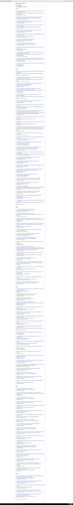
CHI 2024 (18, 221)
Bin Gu (28, 377)
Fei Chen (21, 214)
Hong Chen (25, 377)
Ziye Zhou (18, 197)
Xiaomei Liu (18, 424)
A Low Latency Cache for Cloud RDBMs (22, 186)
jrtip (17, 395)
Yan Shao (22, 450)
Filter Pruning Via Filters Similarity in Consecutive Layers (25, 372)
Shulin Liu (28, 338)
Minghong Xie (28, 273)
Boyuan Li (20, 348)
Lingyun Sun (23, 263)
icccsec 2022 (18, 403)
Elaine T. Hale (26, 238)
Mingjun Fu (23, 230)
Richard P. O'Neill (21, 238)
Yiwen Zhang (18, 215)
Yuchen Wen (25, 424)
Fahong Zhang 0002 (24, 73)
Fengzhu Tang (32, 343)
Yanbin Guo (21, 197)
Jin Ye (29, 343)
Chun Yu (29, 106)
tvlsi (17, 81)
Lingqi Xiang (32, 234)
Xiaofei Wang (21, 49)
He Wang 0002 (25, 393)
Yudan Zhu (20, 230)
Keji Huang (28, 248)
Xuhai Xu (19, 107)
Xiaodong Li (27, 113)
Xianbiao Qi (24, 389)
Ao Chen (31, 202)
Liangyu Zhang (19, 183)
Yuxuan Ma (30, 101)
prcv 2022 (18, 408)
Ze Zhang (24, 214)
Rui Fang (32, 373)
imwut (17, 108)
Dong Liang (28, 407)
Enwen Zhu (18, 202)
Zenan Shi (29, 226)
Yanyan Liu (26, 106)
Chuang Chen (22, 219)
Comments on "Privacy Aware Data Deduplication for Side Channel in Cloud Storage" (29, 229)
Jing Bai (22, 85)
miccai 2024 (18, 255)
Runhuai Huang (41, 187)
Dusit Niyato (21, 55)
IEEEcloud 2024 (19, 244)
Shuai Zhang (33, 428)
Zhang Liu (30, 54)
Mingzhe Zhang (36, 113)
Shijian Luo (35, 219)
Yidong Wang (37, 248)
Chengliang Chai (21, 247)
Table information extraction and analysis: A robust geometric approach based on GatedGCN (30, 431)
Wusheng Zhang (22, 188)
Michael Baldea (34, 238)
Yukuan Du (26, 437)
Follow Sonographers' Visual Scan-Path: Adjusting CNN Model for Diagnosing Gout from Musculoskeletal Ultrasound (29, 253)
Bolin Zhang (21, 424)
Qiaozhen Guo (24, 118)
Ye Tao (17, 220)
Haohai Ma (29, 247)
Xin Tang (18, 49)
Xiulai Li (26, 402)
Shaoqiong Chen (25, 432)
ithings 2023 (18, 383)
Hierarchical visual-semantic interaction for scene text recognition (26, 209)
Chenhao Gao (38, 90)
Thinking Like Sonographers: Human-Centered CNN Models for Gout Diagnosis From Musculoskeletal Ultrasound (29, 95)
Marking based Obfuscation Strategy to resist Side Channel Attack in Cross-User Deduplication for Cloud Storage (30, 441)
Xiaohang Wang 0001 (25, 112)
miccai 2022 (18, 447)
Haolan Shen (18, 226)
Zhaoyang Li (33, 365)
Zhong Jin (18, 411)
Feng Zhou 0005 (24, 268)
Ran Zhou (24, 442)
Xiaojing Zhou (40, 262)
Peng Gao (29, 373)
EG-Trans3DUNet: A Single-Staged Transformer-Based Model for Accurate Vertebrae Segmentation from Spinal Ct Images (28, 468)
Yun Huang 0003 (32, 106)
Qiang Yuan (37, 202)
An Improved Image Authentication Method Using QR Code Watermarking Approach (29, 423)
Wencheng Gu (28, 234)
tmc (17, 56)
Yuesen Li (37, 187)
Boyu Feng (19, 263)
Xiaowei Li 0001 (38, 179)
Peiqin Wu (26, 382)
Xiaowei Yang (32, 407)
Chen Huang (18, 214)
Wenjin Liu (20, 437)
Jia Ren (23, 437)
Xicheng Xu (22, 179)
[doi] (23, 45)
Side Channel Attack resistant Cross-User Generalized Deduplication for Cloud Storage (29, 449)
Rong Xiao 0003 (33, 389)
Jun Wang (23, 398)
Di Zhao (31, 96)
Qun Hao (28, 365)
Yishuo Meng (32, 73)
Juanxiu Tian (34, 268)
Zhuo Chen (18, 90)
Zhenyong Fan (36, 247)
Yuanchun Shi (25, 107)
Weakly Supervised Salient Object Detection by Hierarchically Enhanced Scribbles (28, 368)
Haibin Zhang (26, 179)
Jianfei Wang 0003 (19, 73)
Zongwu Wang (18, 258)
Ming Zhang (26, 188)
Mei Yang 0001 (20, 113)
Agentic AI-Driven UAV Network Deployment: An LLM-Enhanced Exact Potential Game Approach (30, 58)
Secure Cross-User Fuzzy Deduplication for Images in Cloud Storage (26, 427)
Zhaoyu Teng (18, 365)
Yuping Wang (25, 249)
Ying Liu (18, 432)
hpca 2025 (18, 180)
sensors (18, 216)
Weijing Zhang (25, 96)
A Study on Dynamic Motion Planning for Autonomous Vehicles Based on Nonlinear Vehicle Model (30, 347)
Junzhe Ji (22, 262)
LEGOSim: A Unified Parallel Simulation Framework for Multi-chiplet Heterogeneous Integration (30, 126)
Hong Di (25, 450)
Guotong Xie (28, 210)
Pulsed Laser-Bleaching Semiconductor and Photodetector (25, 213)
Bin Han (21, 365)
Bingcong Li (18, 416)
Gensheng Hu (18, 407)
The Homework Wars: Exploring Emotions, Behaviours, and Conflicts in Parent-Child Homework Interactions (30, 105)
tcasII (17, 75)
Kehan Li (27, 197)
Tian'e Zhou (30, 442)
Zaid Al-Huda (23, 369)
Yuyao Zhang (30, 446)
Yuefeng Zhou (41, 248)
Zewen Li (31, 268)
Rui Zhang (20, 248)
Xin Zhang (38, 214)
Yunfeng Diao (18, 393)
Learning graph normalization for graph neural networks (25, 388)
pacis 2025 (18, 119)
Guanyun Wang (21, 220)
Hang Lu (34, 179)
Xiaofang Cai (28, 118)
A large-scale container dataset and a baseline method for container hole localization (29, 392)
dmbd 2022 (18, 429)
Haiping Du (23, 348)
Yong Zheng (32, 247)
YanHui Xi (18, 268)
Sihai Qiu (24, 113)
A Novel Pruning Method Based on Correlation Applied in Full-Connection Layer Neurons (29, 401)
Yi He (26, 248)
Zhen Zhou (29, 73)
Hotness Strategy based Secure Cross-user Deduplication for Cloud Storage (27, 182)
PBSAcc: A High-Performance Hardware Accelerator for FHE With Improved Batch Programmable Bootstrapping (30, 72)
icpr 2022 (18, 433)
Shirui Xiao (38, 393)
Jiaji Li (28, 263)
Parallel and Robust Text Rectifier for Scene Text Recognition (25, 419)
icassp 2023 (18, 374)
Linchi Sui (27, 442)
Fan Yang (34, 90)
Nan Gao (18, 106)
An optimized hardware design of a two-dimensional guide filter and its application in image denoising (30, 436)
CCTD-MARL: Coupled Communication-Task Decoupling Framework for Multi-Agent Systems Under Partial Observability (30, 25)
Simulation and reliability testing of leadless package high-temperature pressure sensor (29, 410)
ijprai (17, 370)
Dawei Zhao (25, 247)
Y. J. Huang (34, 118)
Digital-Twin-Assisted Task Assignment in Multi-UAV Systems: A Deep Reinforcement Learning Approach (30, 342)
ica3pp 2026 (18, 86)
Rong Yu (24, 343)
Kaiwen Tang (21, 234)
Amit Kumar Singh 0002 (35, 112)
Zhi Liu (20, 450)
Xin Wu (40, 247)
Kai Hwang (34, 187)
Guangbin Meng (32, 248)
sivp (17, 235)
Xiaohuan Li (18, 55)
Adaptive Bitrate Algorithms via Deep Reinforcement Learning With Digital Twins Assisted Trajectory (29, 277)
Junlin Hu (32, 210)
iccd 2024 (18, 259)
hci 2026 (18, 50)
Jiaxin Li (28, 183)
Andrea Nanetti (25, 49)
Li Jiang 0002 (28, 258)
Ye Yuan (29, 249)
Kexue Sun (24, 234)
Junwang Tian (21, 411)
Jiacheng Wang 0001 (35, 54)
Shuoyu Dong (18, 402)
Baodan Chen (30, 437)
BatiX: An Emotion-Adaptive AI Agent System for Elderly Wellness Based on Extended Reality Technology (30, 48)
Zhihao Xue (28, 90)
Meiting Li (20, 268)
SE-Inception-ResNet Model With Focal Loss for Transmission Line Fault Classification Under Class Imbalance (30, 267)
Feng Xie (27, 226)
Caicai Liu (41, 202)
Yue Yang (32, 219)
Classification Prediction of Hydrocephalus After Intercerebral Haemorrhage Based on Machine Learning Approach (30, 201)
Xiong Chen (27, 428)
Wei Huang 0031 (24, 338)
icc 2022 (18, 451)
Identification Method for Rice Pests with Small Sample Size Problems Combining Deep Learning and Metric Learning (30, 406)
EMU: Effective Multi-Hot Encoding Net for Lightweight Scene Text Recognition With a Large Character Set (30, 415)
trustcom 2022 (18, 443)
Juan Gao (31, 90)
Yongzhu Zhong (19, 382)
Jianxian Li (25, 202)
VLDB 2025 (18, 189)
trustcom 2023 (18, 362)
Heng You (29, 197)
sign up (20, 499)
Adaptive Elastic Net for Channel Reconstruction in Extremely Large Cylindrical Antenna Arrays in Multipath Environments (30, 64)
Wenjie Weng (24, 54)
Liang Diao (18, 210)
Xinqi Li (18, 118)
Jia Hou (36, 73)
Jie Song (33, 113)
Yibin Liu (20, 106)
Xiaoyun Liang (21, 432)
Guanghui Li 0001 (24, 101)
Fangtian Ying (42, 219)
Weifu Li (30, 377)
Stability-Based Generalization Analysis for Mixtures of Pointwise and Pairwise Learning (29, 376)
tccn (17, 61)
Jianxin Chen (37, 59)
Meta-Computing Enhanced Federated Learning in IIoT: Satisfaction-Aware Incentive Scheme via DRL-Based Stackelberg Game (30, 11)
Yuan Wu (26, 343)
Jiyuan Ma (20, 118)
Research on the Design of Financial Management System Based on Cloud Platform (29, 351)
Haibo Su (31, 424)
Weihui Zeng (25, 407)
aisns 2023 (18, 353)
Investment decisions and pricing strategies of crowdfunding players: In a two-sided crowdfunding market (29, 337)
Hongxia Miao (21, 65)
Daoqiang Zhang (34, 96)
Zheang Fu (29, 112)
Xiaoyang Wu (31, 262)
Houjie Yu (20, 357)
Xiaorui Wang (18, 373)
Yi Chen (36, 214)
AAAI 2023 (18, 378)
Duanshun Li (23, 248)
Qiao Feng (23, 357)
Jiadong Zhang (21, 446)
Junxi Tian (23, 60)
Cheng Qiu (21, 127)
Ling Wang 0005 (31, 127)
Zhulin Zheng (36, 127)
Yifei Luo (24, 226)
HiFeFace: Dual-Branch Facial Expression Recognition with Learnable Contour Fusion (29, 100)
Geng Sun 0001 (40, 54)
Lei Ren (28, 262)
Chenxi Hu (20, 91)
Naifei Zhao (34, 202)
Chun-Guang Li (28, 389)
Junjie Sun (33, 214)
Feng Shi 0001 (34, 446)
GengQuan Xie (29, 402)
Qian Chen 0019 (26, 59)
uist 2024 (18, 264)
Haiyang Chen (25, 90)
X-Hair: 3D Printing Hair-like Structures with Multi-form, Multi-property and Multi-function (29, 261)
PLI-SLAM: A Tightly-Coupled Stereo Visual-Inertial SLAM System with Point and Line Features (30, 364)
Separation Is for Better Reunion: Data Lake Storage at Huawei (26, 246)
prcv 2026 (18, 102)
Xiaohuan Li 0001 (21, 59)
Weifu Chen (33, 398)
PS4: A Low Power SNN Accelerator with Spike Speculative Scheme (26, 257)
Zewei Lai (18, 112)
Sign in (17, 499)
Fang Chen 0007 (39, 254)
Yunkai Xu (25, 262)
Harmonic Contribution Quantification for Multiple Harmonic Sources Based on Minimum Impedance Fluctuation (29, 326)
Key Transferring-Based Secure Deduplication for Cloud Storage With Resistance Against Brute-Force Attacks (30, 137)
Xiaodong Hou (35, 188)
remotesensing (19, 366)
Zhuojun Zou (21, 202)
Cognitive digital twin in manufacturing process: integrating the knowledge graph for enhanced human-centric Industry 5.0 (30, 34)
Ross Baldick (30, 238)
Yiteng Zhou (20, 361)
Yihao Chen (18, 389)
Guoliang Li (35, 249)
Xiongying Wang (19, 369)
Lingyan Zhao (18, 192)
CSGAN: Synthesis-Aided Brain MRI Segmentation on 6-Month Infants (27, 445)
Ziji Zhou (30, 428)
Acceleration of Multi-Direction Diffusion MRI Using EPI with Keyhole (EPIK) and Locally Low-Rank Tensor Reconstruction (30, 289)
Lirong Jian (19, 249)
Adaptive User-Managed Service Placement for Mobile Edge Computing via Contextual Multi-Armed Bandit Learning (30, 316)
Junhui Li (27, 411)
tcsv (17, 417)
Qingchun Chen (30, 188)
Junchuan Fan (20, 60)
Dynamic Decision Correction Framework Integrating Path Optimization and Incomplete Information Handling (29, 196)
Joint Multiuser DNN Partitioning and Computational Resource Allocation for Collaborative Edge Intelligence (30, 485)
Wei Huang (28, 192)
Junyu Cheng (22, 183)
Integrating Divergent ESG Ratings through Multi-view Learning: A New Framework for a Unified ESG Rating (30, 117)
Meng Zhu (30, 214)
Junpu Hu (18, 91)
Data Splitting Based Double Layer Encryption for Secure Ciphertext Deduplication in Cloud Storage (30, 242)
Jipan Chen (28, 202)
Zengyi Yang (18, 273)
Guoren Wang (32, 249)
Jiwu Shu (22, 249)
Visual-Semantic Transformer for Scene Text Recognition (25, 397)
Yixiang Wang (27, 85)
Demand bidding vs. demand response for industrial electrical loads (26, 237)
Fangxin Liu (22, 258)
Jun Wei (22, 107)
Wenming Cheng (19, 394)
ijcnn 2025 (18, 193)
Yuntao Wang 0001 (37, 106)
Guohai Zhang (18, 187)
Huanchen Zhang (30, 187)
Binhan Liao (30, 59)
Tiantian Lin (18, 127)
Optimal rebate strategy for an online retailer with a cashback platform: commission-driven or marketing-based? (30, 307)
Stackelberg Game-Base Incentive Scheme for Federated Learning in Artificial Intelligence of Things (30, 321)
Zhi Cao (21, 96)
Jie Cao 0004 (24, 365)
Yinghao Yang (18, 179)
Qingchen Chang (25, 187)
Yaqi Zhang (34, 59)
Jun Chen (22, 377)
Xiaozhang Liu (22, 402)
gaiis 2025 (18, 198)
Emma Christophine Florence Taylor (32, 393)
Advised (20, 5)
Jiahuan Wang (18, 377)
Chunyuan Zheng (35, 262)
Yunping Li (21, 273)
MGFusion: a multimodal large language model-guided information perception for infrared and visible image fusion (30, 272)
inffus (17, 211)
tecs (17, 114)
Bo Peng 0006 (27, 369)
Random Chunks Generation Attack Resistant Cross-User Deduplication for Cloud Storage (30, 360)
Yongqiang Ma (25, 192)
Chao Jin (27, 54)
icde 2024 (18, 250)
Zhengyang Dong (19, 101)
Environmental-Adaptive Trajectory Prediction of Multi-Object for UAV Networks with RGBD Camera (30, 381)
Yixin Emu (21, 90)
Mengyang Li (18, 219)
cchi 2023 (18, 358)
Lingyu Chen (18, 96)
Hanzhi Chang (18, 85)
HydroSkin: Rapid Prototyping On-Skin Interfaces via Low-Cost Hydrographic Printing (29, 218)
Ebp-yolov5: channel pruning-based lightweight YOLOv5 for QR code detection (28, 233)
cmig (17, 92)
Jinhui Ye (20, 112)
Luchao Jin (20, 243)
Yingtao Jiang (40, 112)
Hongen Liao (38, 96)
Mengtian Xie (42, 393)
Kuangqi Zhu (29, 219)
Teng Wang (18, 188)
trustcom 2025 (18, 184)
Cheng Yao (38, 219)
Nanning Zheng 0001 (33, 192)
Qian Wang (38, 188)
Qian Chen (20, 54)
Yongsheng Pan (26, 446)
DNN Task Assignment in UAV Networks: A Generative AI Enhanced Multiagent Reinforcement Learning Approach (30, 152)
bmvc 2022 (18, 399)
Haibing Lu (20, 338)
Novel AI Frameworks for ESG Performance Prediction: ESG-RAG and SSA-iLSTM (28, 191)
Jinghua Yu (41, 214)
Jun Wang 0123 (24, 210)
